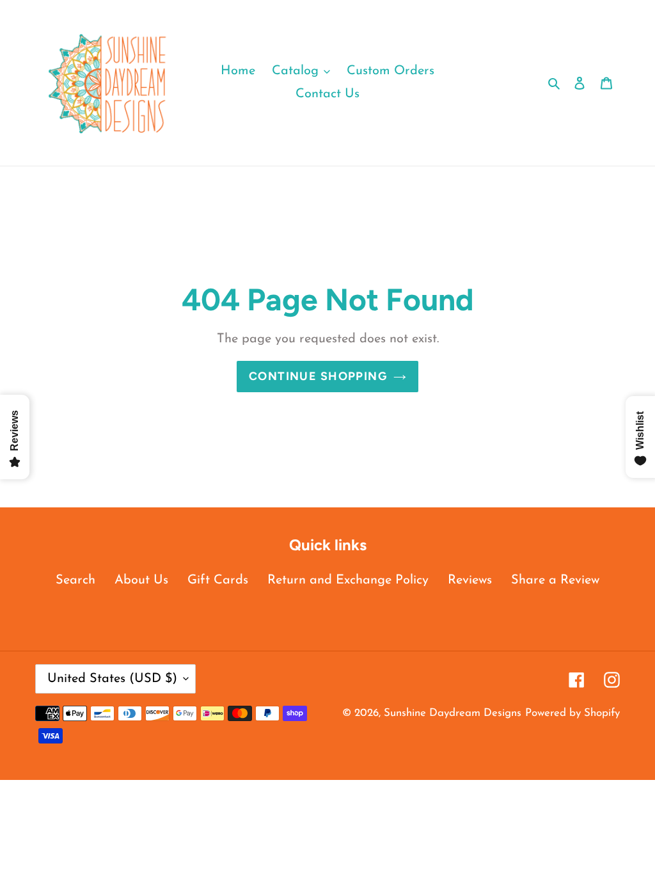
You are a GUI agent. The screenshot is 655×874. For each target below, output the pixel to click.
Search (75, 580)
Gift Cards (217, 580)
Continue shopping (318, 376)
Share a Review (555, 580)
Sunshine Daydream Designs (452, 713)
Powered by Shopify (572, 713)
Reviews (470, 580)
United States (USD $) (112, 678)
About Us (141, 580)
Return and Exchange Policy (348, 580)
